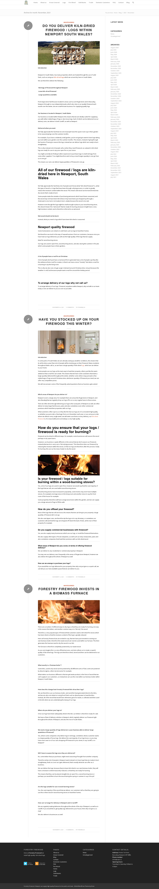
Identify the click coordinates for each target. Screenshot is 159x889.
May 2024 (114, 110)
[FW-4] (69, 342)
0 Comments (70, 307)
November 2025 (116, 68)
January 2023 (115, 145)
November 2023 (116, 124)
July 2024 (113, 105)
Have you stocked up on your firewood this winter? (69, 321)
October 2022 (115, 149)
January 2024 (115, 119)
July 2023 (113, 133)
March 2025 (114, 87)
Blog (54, 857)
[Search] (133, 2)
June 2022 (114, 156)
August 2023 (115, 131)
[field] (69, 53)
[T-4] (69, 612)
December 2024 (116, 94)
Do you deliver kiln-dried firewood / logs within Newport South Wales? (69, 29)
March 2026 (114, 59)
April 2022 (114, 161)
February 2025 (115, 89)
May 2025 (114, 82)
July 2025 (113, 78)
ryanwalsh (81, 307)
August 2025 (115, 75)
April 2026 (114, 57)
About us (56, 853)
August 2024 (115, 103)
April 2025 (114, 85)
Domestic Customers (60, 862)
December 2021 (116, 168)
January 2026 (115, 64)
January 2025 (115, 92)
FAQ (54, 864)
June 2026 (114, 52)
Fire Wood (56, 866)
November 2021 (116, 170)
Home (55, 869)
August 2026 (115, 48)
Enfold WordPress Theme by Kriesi (84, 886)
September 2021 (116, 172)
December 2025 (116, 66)
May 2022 (114, 159)
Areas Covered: (58, 855)
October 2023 (115, 126)
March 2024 (114, 115)
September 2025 (116, 73)
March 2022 (114, 163)
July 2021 (113, 177)
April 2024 (114, 112)
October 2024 (115, 98)
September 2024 (116, 101)
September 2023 (116, 129)
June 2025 (114, 80)
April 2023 (114, 138)
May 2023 (114, 135)
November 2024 (116, 96)
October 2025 (115, 71)
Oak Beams (57, 873)
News (112, 34)
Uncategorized (68, 22)
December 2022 (116, 147)
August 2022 (115, 152)
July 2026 (113, 50)
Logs (54, 871)
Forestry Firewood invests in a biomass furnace (68, 591)
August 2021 (115, 175)
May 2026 (114, 54)
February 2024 (115, 117)
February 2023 (115, 142)
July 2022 (113, 154)
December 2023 (116, 122)
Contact (55, 860)
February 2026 (115, 61)
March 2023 (114, 140)
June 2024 (114, 108)
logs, (83, 365)
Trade (55, 876)
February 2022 (115, 166)
